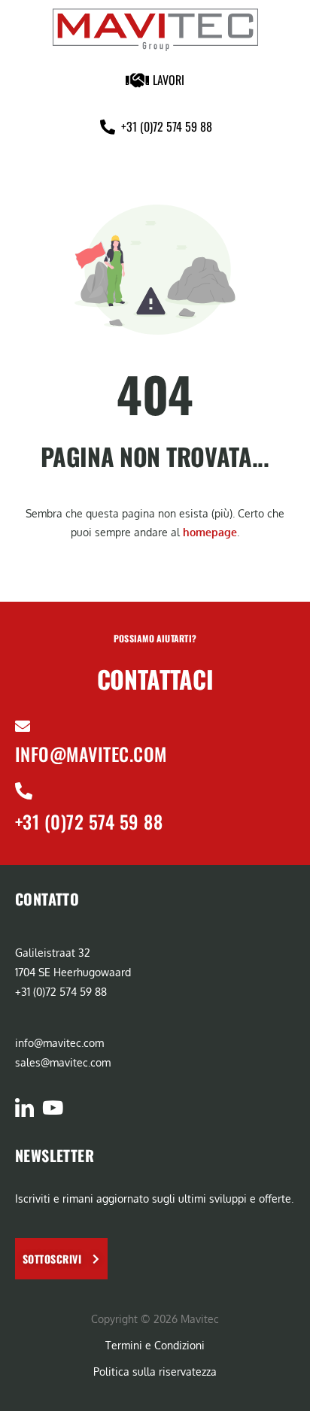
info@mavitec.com (91, 753)
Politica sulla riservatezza (155, 1371)
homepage (210, 532)
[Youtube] (52, 1107)
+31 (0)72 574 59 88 (89, 821)
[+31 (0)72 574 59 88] (23, 791)
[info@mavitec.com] (22, 726)
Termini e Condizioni (155, 1345)
